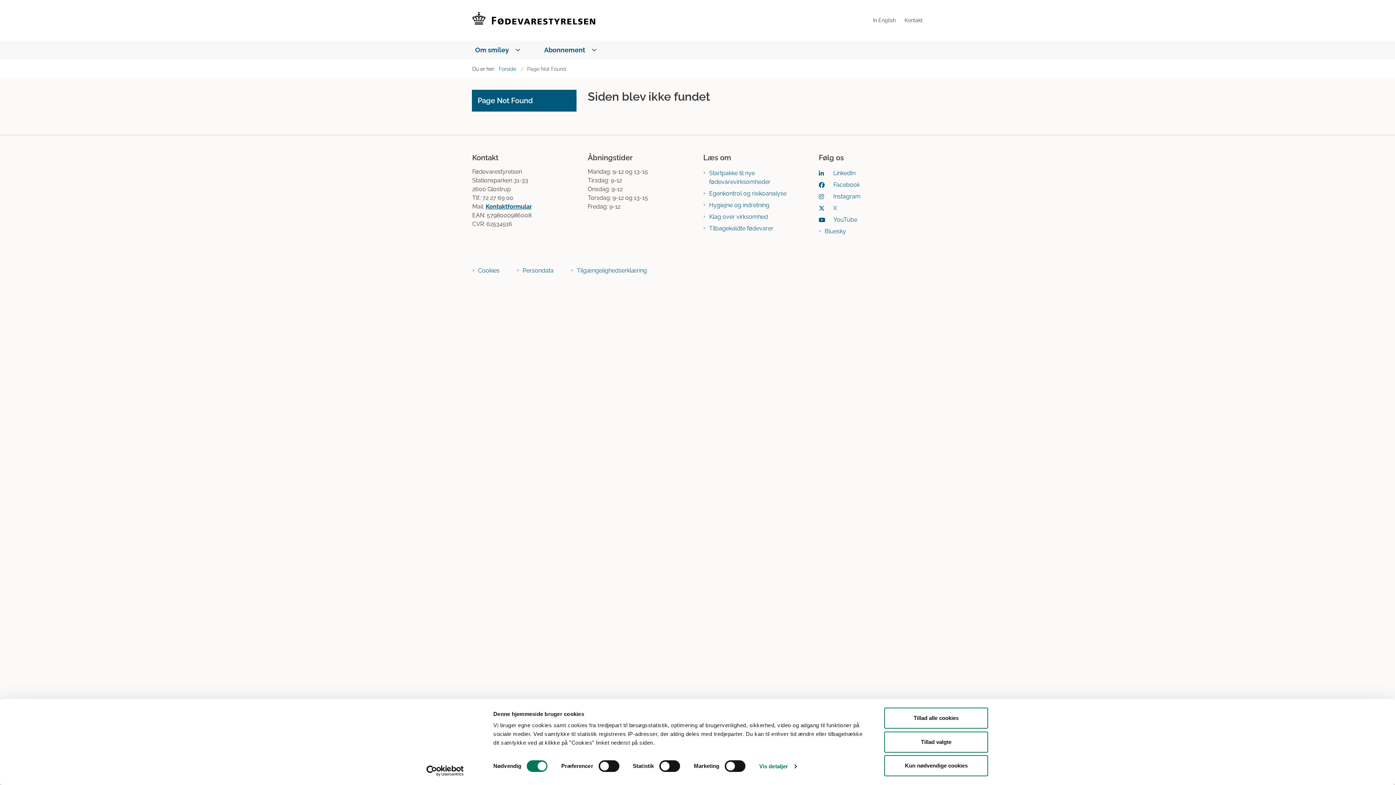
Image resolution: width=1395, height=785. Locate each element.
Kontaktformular (509, 206)
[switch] (609, 766)
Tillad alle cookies (936, 718)
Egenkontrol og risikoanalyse (748, 193)
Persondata (538, 270)
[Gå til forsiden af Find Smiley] (670, 20)
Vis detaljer (773, 766)
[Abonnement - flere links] (592, 50)
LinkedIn (844, 173)
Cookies (489, 270)
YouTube (845, 219)
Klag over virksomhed (738, 216)
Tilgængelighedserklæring (612, 270)
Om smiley (492, 50)
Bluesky (835, 231)
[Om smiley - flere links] (516, 50)
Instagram (847, 196)
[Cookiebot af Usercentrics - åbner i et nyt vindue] (445, 770)
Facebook (846, 184)
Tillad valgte (936, 742)
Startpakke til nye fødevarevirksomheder (740, 177)
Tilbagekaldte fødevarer (741, 228)
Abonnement (564, 50)
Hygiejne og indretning (739, 205)
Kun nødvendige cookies (936, 765)
